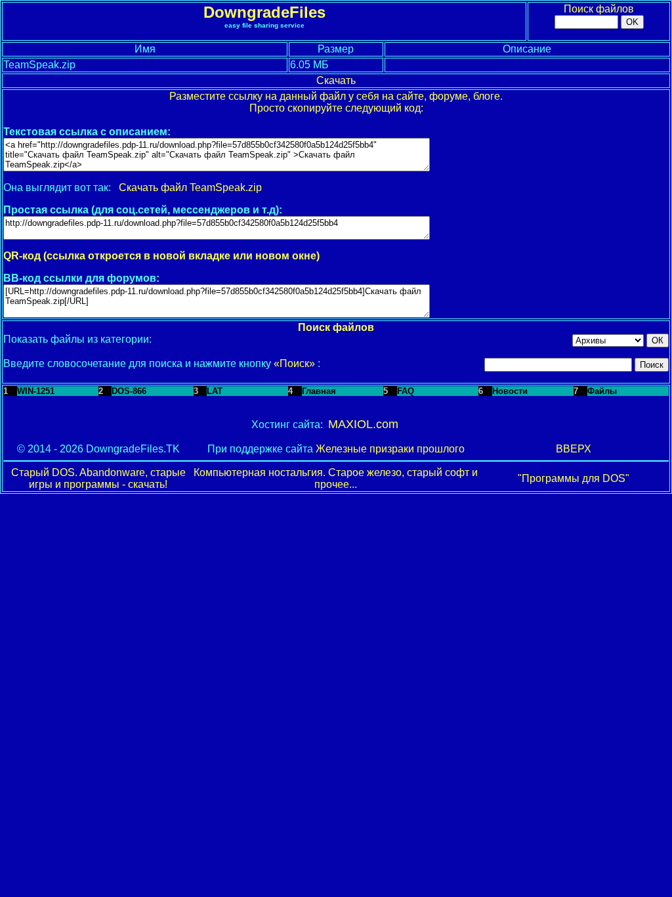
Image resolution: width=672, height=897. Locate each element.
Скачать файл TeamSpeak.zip (190, 187)
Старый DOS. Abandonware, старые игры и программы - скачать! (98, 478)
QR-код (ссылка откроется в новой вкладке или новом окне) (161, 255)
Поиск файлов (599, 8)
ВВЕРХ (573, 448)
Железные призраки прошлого (390, 448)
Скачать (336, 80)
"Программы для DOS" (573, 478)
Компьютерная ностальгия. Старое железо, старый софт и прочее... (336, 478)
